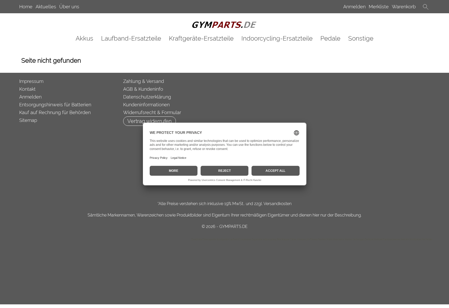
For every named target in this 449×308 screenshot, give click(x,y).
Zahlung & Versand (143, 81)
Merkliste (379, 6)
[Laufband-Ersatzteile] (131, 38)
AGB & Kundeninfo (143, 89)
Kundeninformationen (146, 104)
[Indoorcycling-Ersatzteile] (276, 38)
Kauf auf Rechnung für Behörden (55, 112)
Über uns (69, 6)
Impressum (31, 81)
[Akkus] (84, 38)
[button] (425, 6)
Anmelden (354, 6)
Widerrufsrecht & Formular (152, 112)
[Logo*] (224, 23)
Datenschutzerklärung (147, 97)
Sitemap (28, 120)
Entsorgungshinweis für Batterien (55, 104)
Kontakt (27, 89)
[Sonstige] (360, 38)
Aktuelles (46, 6)
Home (25, 6)
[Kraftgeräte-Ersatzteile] (201, 38)
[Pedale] (330, 38)
